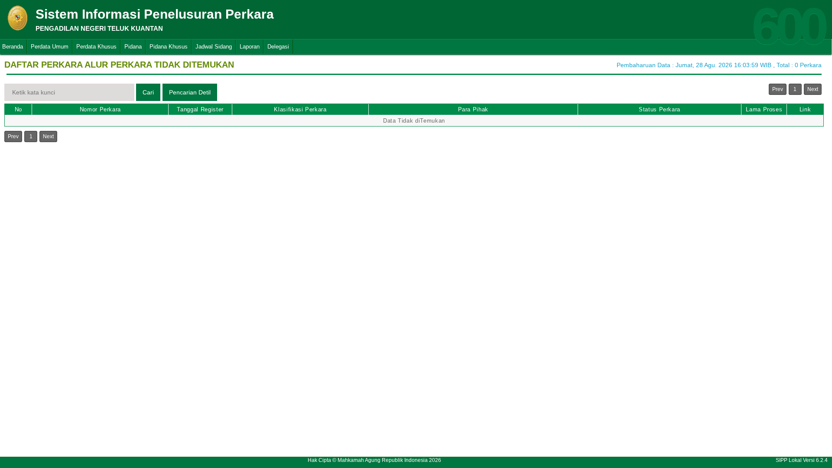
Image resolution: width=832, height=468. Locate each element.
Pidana (133, 46)
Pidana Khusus (169, 46)
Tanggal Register (200, 109)
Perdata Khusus (96, 46)
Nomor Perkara (100, 109)
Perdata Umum (49, 46)
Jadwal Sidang (213, 46)
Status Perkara (659, 109)
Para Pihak (473, 109)
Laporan (250, 46)
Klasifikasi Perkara (300, 109)
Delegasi (278, 46)
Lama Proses (764, 109)
